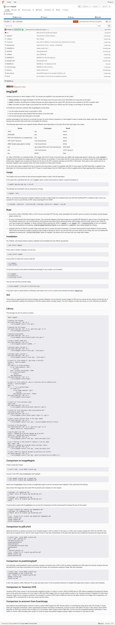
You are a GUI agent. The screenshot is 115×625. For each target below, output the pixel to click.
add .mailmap (40, 39)
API (112, 623)
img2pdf (13, 6)
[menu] (109, 21)
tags (72, 17)
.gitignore (9, 35)
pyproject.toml (11, 60)
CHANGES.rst (10, 48)
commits (18, 17)
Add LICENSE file (41, 54)
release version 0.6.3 (42, 48)
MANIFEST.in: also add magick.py (46, 57)
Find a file (19, 21)
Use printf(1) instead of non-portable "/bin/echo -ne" (51, 73)
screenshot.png (11, 67)
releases (50, 290)
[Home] (3, 2)
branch (45, 17)
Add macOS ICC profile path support (36, 29)
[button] (13, 21)
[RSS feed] (79, 6)
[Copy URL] (106, 21)
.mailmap (9, 39)
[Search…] (109, 25)
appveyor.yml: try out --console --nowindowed (49, 45)
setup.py (9, 70)
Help (15, 2)
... (47, 29)
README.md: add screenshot (45, 67)
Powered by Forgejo (7, 623)
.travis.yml (9, 42)
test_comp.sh (10, 73)
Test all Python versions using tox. (46, 35)
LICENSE (9, 54)
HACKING (9, 51)
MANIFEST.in (10, 57)
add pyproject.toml (42, 51)
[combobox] (102, 25)
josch (8, 6)
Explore (9, 2)
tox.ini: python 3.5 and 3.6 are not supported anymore (52, 76)
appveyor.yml (10, 45)
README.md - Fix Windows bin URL (46, 64)
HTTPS (75, 21)
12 (109, 6)
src (7, 32)
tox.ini (8, 76)
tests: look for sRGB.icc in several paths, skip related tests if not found (56, 42)
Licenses (107, 623)
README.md (10, 64)
